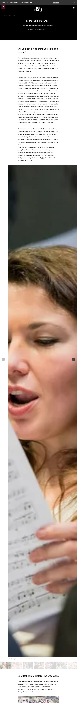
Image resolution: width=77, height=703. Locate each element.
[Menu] (3, 7)
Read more (56, 2)
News (7, 16)
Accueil (3, 16)
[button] (5, 665)
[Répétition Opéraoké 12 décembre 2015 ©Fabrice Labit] (5, 665)
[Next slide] (73, 359)
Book (74, 8)
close (74, 2)
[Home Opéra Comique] (39, 9)
